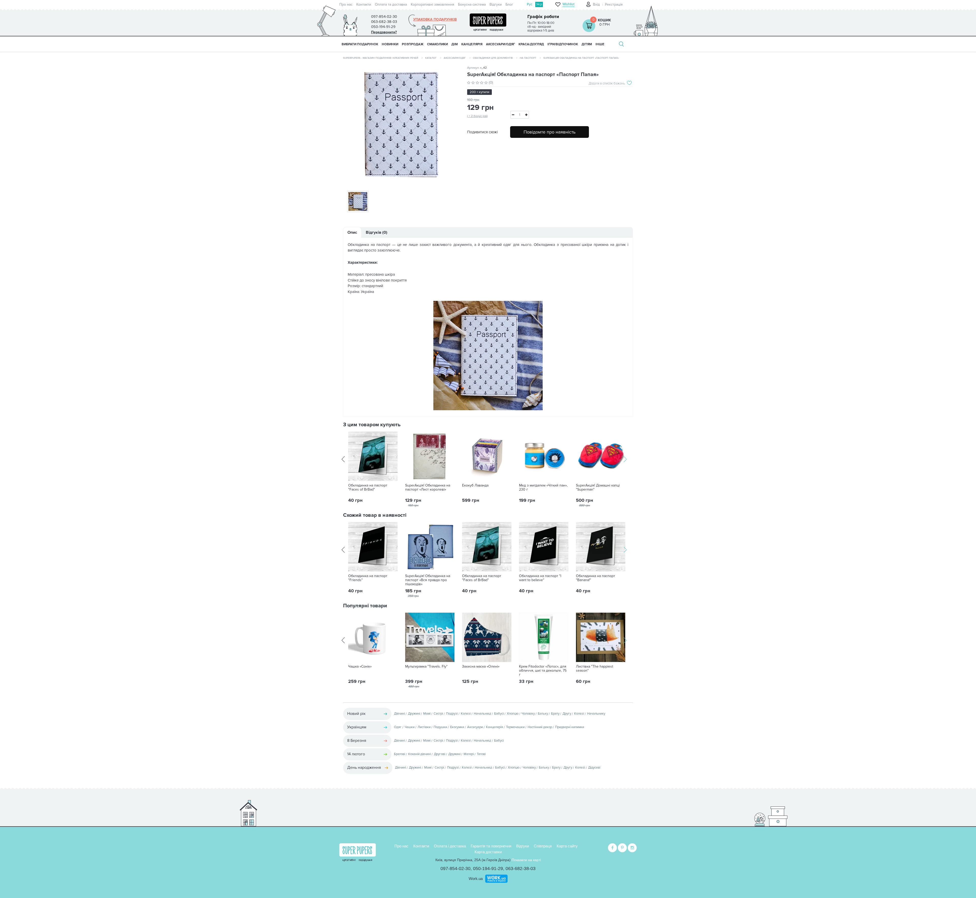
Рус (529, 4)
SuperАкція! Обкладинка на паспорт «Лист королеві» (427, 487)
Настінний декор (540, 727)
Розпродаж (412, 44)
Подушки (440, 727)
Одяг (398, 727)
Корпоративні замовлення (432, 4)
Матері (469, 754)
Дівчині (399, 714)
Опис (352, 232)
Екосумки (457, 727)
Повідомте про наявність (549, 132)
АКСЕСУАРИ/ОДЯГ (500, 44)
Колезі (466, 714)
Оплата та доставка (391, 4)
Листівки (424, 727)
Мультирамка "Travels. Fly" (426, 667)
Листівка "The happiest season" (594, 669)
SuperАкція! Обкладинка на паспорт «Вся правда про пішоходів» (427, 580)
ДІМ (454, 44)
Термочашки (515, 727)
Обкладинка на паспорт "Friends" (367, 578)
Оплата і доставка (450, 846)
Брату (555, 714)
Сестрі (438, 714)
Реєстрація (614, 4)
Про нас (346, 4)
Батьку (543, 714)
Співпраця (543, 846)
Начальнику (596, 714)
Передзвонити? (384, 32)
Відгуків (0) (376, 232)
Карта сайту (567, 846)
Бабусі (499, 714)
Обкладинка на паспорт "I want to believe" (540, 578)
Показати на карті (526, 860)
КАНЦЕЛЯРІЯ (471, 44)
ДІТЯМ (587, 44)
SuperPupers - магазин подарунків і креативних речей (380, 58)
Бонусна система (472, 4)
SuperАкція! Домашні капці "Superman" (598, 487)
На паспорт (528, 58)
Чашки (410, 727)
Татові (481, 754)
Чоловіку (528, 714)
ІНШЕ (600, 44)
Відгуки (496, 4)
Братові (399, 754)
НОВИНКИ (390, 44)
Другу (566, 714)
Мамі (427, 714)
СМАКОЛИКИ (437, 44)
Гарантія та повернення (491, 846)
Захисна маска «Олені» (480, 667)
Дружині (414, 714)
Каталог (431, 58)
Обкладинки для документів (493, 58)
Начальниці (482, 714)
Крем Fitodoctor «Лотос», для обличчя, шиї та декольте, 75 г (543, 671)
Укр (539, 4)
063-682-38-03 (521, 868)
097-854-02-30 (455, 868)
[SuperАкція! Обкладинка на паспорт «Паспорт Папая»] (401, 125)
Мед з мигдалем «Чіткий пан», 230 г (543, 487)
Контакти (363, 4)
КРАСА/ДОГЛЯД (531, 44)
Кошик (604, 20)
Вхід (596, 4)
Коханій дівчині (419, 754)
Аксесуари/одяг (455, 58)
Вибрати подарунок (360, 44)
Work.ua (476, 878)
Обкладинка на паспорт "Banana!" (595, 578)
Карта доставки (488, 852)
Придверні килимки (569, 727)
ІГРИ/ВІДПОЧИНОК (562, 44)
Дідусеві (594, 767)
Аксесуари (475, 727)
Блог (509, 4)
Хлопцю (512, 714)
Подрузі (452, 714)
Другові (439, 754)
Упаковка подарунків (435, 19)
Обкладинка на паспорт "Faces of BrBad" (367, 487)
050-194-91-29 (488, 868)
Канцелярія (494, 727)
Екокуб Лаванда (475, 485)
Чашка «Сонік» (360, 667)
